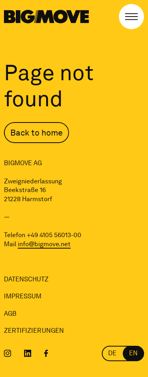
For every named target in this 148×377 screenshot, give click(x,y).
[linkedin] (28, 353)
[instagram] (7, 353)
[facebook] (46, 353)
